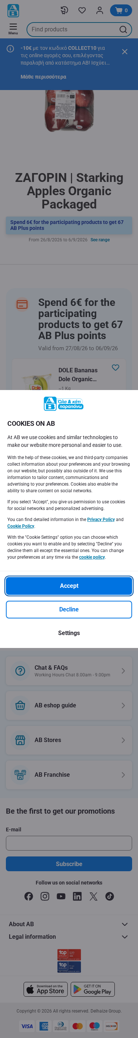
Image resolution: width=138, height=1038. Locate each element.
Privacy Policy (101, 519)
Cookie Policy (20, 526)
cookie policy (92, 557)
